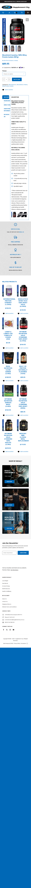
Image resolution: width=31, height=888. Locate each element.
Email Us (21, 232)
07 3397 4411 (11, 617)
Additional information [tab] (6, 110)
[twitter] (7, 629)
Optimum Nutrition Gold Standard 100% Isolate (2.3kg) (8, 439)
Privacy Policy (17, 643)
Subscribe (23, 552)
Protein (25, 84)
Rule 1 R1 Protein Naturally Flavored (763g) (23, 369)
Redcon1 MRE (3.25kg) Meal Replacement (23, 437)
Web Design (6, 643)
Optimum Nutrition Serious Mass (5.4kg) (8, 402)
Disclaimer (23, 643)
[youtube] (13, 629)
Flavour (4, 71)
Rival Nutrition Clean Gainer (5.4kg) (8, 369)
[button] (27, 19)
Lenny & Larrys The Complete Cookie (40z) (8, 335)
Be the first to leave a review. (10, 60)
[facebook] (3, 629)
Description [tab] (6, 97)
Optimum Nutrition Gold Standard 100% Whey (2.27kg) (22, 336)
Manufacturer (12, 84)
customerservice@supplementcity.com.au (14, 619)
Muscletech (20, 84)
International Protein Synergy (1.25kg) (9, 301)
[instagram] (10, 629)
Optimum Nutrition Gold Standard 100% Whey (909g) (22, 403)
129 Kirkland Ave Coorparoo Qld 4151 (13, 614)
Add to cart (16, 79)
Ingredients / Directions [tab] (6, 103)
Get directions (14, 570)
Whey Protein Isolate (7, 86)
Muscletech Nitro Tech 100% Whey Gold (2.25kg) (23, 302)
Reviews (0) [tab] (6, 115)
